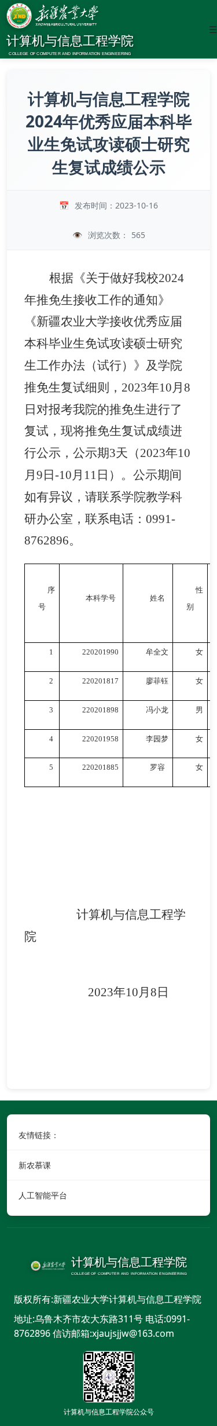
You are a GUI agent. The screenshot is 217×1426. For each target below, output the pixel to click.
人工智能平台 (43, 1195)
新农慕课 (35, 1165)
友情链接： (39, 1134)
